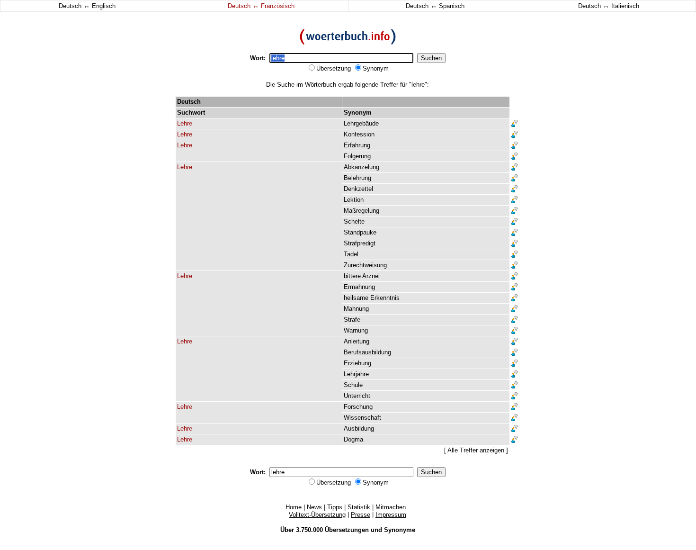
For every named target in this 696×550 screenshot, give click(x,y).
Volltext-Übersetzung (317, 514)
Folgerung (357, 156)
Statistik (359, 507)
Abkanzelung (361, 167)
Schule (353, 384)
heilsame (356, 297)
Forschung (358, 406)
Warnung (356, 330)
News (314, 507)
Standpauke (360, 232)
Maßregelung (361, 210)
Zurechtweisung (365, 265)
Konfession (359, 134)
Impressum (390, 514)
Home (294, 507)
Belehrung (357, 177)
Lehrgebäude (361, 123)
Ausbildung (359, 428)
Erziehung (357, 363)
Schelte (354, 221)
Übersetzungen (347, 529)
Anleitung (356, 341)
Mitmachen (390, 507)
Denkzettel (358, 188)
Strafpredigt (359, 243)
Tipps (334, 507)
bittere (352, 276)
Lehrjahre (356, 374)
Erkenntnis (385, 297)
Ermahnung (359, 286)
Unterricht (357, 395)
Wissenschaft (362, 417)
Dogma (353, 439)
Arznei (371, 276)
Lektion (354, 199)
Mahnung (356, 308)
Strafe (352, 319)
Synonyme (399, 529)
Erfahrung (357, 145)
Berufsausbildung (367, 352)
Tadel (351, 254)
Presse (360, 514)
